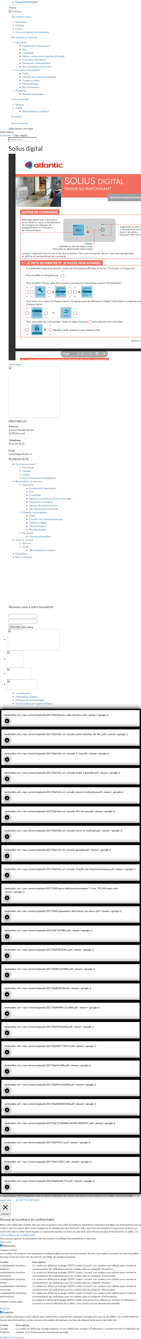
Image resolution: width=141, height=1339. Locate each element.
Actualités (16, 116)
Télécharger (15, 364)
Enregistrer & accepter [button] (12, 1337)
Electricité (20, 42)
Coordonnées (22, 693)
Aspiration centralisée (34, 59)
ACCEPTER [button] (22, 1200)
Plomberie (20, 90)
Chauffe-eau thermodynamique (39, 76)
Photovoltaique (30, 83)
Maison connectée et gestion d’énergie (43, 56)
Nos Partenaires (31, 87)
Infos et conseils (20, 99)
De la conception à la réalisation (32, 32)
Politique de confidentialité (30, 700)
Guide (18, 107)
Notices (19, 104)
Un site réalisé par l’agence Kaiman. (34, 703)
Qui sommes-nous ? (21, 16)
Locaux (19, 28)
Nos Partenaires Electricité (36, 66)
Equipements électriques (35, 45)
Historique (21, 21)
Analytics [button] (5, 1308)
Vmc (24, 49)
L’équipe (19, 25)
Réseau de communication (36, 63)
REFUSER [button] (34, 1200)
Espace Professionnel (26, 1)
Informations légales (26, 696)
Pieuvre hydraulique (33, 94)
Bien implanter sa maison (35, 111)
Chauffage (28, 52)
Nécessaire (9, 1245)
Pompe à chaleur (31, 80)
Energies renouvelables (28, 69)
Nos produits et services (24, 37)
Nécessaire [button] (6, 1241)
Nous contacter (19, 123)
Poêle (25, 73)
